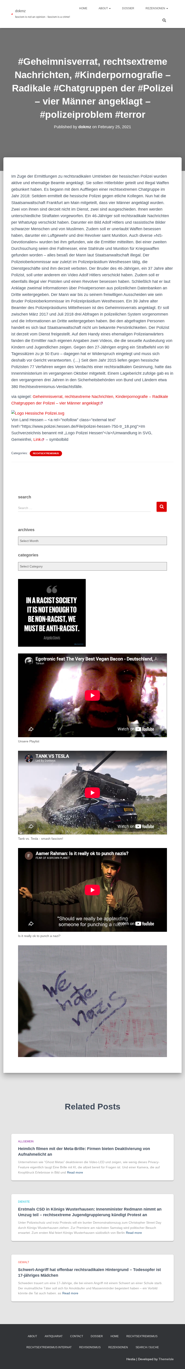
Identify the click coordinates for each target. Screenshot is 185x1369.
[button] (110, 8)
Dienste (24, 1201)
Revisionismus (90, 1347)
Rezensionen (156, 8)
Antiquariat (53, 1336)
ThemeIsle (166, 1359)
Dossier (128, 8)
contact (76, 1336)
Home (83, 8)
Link (37, 439)
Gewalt (23, 1262)
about (104, 8)
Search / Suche (147, 1347)
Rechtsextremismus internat (49, 1347)
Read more (75, 1172)
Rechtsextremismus (46, 453)
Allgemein (26, 1141)
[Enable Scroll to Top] (176, 1360)
